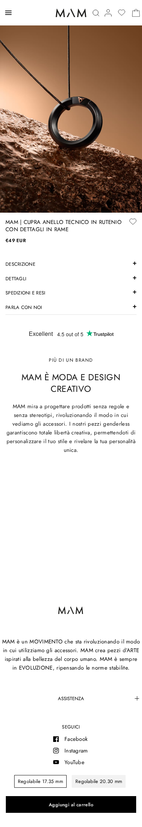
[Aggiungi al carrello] (71, 804)
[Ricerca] (96, 12)
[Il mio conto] (108, 13)
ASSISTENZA (71, 698)
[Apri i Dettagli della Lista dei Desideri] (121, 12)
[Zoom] (71, 106)
